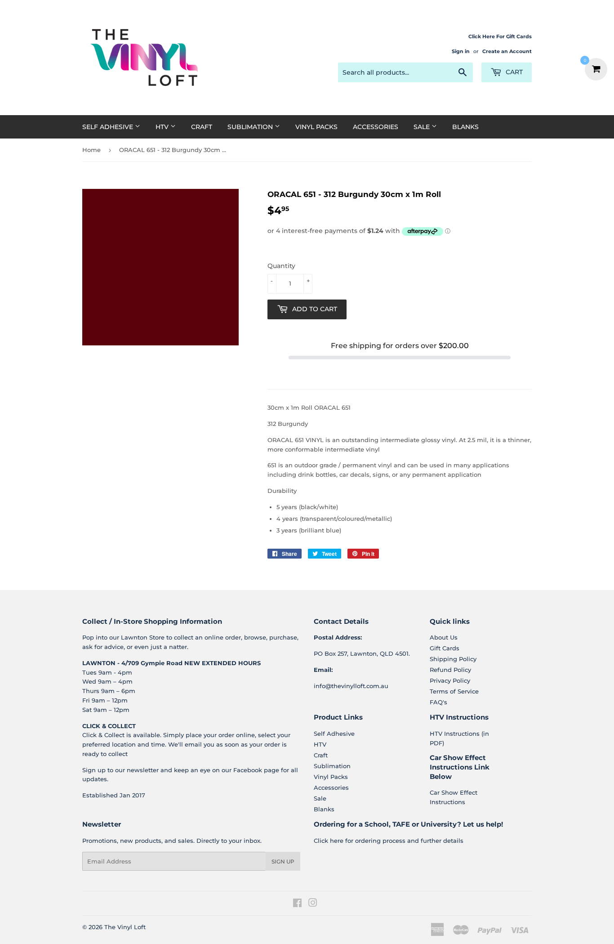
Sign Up (282, 861)
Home (91, 149)
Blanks (465, 127)
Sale (423, 127)
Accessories (375, 127)
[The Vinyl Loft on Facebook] (297, 904)
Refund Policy (450, 669)
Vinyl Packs (316, 127)
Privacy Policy (450, 680)
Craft (201, 127)
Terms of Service (454, 691)
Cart (513, 72)
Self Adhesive (108, 127)
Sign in (461, 51)
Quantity (281, 266)
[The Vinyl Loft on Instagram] (312, 904)
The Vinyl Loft (125, 927)
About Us (444, 637)
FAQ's (438, 702)
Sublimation (251, 127)
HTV (163, 127)
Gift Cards (444, 648)
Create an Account (507, 51)
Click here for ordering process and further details (388, 840)
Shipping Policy (453, 658)
